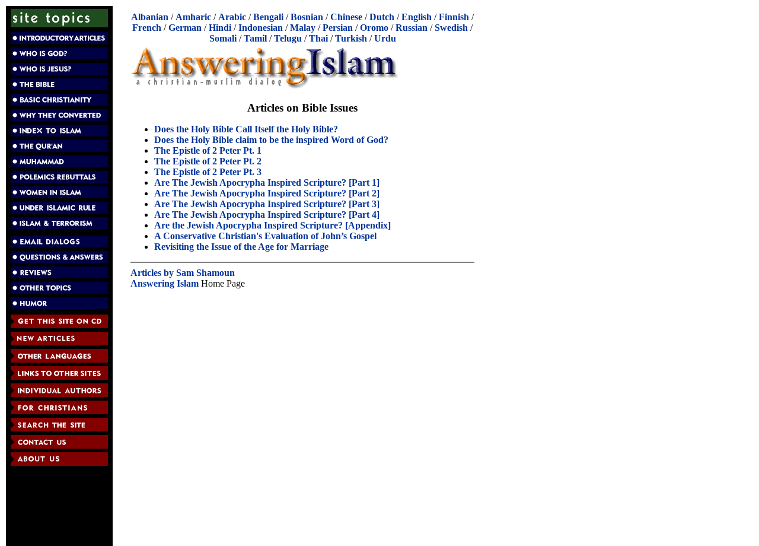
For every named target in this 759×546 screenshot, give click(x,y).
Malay (302, 28)
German (185, 28)
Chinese (346, 17)
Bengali (268, 17)
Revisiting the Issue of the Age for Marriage (241, 247)
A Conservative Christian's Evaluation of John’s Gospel (265, 236)
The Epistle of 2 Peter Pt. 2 (207, 161)
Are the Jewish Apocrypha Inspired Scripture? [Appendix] (272, 225)
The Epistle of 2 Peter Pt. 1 (207, 150)
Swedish (451, 28)
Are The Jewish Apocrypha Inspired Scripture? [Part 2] (267, 193)
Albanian (149, 17)
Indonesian (260, 28)
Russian (412, 28)
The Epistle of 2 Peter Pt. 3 (207, 172)
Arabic (232, 17)
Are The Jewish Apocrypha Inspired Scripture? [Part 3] (267, 204)
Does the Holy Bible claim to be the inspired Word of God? (271, 140)
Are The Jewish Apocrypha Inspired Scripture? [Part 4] (267, 214)
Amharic (193, 17)
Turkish (351, 38)
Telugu (288, 38)
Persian (338, 28)
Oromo (374, 28)
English (416, 17)
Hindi (220, 28)
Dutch (381, 17)
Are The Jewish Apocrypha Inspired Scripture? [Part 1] (267, 182)
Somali (223, 38)
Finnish (454, 17)
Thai (318, 38)
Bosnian (307, 17)
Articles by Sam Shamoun (182, 273)
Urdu (385, 38)
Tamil (255, 38)
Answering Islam (164, 283)
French (146, 28)
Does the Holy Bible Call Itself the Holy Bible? (246, 129)
